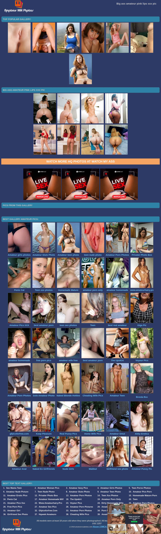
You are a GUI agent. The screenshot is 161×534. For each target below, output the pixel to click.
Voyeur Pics (76, 503)
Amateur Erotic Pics (17, 495)
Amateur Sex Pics (47, 507)
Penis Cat (12, 499)
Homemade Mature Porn (145, 495)
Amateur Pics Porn (142, 492)
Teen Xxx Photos (110, 495)
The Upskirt (76, 499)
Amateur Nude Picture (17, 492)
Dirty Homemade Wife (112, 503)
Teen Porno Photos (141, 488)
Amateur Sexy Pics (78, 488)
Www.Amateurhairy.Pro (50, 503)
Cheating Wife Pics (79, 514)
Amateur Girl (13, 510)
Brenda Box (142, 397)
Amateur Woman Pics (48, 488)
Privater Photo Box (48, 495)
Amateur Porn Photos (81, 495)
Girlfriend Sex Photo (17, 514)
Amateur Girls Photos (111, 488)
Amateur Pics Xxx (16, 503)
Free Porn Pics (14, 507)
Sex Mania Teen (14, 488)
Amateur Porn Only (111, 499)
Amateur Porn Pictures (81, 507)
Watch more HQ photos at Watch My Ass (80, 161)
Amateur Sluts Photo (79, 492)
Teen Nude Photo (46, 492)
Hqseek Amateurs (47, 514)
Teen (135, 499)
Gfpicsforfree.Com (48, 510)
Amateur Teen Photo (110, 492)
